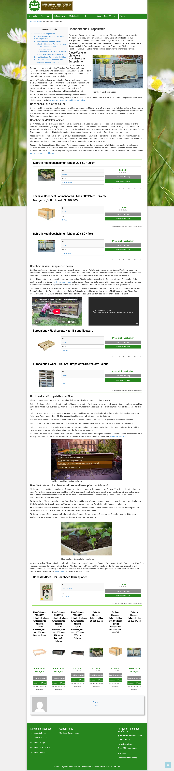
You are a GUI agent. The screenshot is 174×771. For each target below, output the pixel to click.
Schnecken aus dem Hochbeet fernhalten (67, 100)
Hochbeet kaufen (35, 21)
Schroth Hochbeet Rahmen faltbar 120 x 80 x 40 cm (64, 234)
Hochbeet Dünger (37, 743)
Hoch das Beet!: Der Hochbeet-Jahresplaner (60, 577)
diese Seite (59, 571)
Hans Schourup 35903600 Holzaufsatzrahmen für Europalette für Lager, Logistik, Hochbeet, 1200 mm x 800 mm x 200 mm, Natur (41, 624)
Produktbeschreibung (123, 177)
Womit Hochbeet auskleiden (42, 153)
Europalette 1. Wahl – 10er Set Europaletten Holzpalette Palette (70, 364)
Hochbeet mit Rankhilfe (40, 747)
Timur (95, 702)
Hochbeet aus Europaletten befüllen (50, 57)
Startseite (33, 16)
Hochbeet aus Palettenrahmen (51, 44)
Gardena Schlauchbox (69, 733)
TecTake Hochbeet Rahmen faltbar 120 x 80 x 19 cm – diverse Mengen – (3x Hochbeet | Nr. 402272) (115, 622)
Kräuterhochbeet (75, 16)
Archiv (122, 16)
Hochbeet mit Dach (93, 16)
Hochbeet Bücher (37, 752)
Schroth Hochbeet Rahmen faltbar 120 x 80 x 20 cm (64, 163)
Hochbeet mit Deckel (39, 738)
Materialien (45, 16)
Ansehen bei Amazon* (123, 181)
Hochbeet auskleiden (62, 282)
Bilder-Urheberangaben (128, 748)
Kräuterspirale (59, 16)
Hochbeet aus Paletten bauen (47, 41)
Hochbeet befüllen (118, 436)
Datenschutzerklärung (127, 758)
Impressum (122, 753)
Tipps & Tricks (110, 16)
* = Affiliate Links (125, 744)
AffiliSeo (117, 767)
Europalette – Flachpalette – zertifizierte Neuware (63, 331)
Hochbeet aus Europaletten (43, 34)
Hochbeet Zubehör (38, 733)
